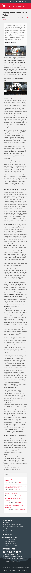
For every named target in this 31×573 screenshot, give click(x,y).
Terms (28, 569)
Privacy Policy (9, 570)
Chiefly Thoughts (20, 509)
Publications (9, 530)
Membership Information (13, 524)
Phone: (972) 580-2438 (12, 555)
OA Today (18, 482)
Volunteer (8, 534)
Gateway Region (10, 541)
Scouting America (11, 545)
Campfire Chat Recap (11, 493)
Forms (7, 532)
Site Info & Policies (21, 570)
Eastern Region (10, 539)
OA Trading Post (10, 543)
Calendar (8, 522)
